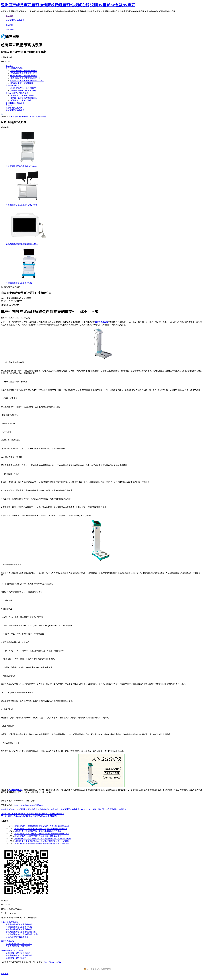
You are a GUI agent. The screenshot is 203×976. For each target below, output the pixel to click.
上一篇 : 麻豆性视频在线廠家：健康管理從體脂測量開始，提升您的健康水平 (32, 814)
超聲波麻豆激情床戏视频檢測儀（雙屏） (27, 81)
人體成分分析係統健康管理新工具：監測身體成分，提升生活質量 (41, 841)
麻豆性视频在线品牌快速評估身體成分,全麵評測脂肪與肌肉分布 (40, 829)
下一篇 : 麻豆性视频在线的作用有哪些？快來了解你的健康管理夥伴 (29, 816)
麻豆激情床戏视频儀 (14, 68)
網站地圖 (9, 25)
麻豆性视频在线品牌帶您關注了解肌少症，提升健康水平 (37, 836)
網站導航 (9, 16)
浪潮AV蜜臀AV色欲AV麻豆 (17, 93)
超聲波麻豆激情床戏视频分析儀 (23, 73)
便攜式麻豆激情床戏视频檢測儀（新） (26, 78)
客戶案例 (9, 105)
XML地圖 (10, 30)
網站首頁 (9, 66)
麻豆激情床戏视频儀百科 (20, 100)
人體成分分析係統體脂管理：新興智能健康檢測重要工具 (37, 831)
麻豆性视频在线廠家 (14, 108)
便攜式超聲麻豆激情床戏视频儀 (23, 76)
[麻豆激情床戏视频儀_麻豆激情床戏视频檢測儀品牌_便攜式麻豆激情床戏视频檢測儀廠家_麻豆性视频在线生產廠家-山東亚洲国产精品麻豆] (14, 39)
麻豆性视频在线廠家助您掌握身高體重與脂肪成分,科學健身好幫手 (41, 834)
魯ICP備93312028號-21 (53, 962)
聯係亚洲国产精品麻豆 (15, 20)
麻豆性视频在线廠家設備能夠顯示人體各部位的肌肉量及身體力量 (41, 844)
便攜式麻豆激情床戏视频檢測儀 (23, 98)
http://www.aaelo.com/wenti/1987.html (28, 805)
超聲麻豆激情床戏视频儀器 (21, 83)
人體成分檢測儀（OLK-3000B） (23, 90)
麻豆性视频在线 (12, 86)
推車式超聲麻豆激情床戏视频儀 (23, 71)
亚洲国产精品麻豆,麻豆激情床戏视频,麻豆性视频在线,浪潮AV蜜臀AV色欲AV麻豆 (68, 5)
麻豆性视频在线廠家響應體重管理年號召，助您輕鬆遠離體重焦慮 (41, 826)
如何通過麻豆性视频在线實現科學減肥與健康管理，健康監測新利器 (42, 839)
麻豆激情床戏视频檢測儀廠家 (22, 95)
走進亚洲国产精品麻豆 (15, 103)
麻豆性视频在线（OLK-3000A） (23, 88)
